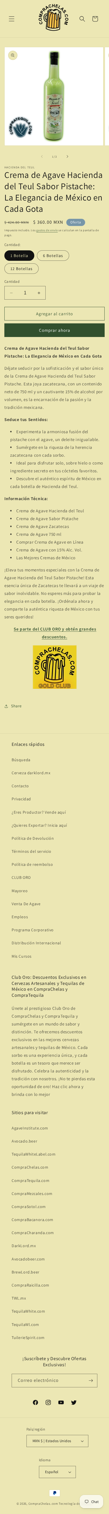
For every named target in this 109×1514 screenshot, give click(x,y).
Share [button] (16, 705)
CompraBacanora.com (32, 1219)
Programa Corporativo (33, 929)
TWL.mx (19, 1298)
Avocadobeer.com (28, 1259)
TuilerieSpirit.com (28, 1337)
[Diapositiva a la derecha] (67, 156)
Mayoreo (20, 890)
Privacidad (21, 798)
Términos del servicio (31, 851)
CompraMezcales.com (32, 1193)
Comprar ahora (54, 330)
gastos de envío (47, 230)
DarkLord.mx (24, 1245)
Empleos (20, 916)
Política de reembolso (32, 864)
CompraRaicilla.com (30, 1285)
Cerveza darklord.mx (31, 772)
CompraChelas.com (30, 1167)
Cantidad (11, 281)
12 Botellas (21, 268)
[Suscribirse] (90, 1380)
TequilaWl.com (25, 1324)
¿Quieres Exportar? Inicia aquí (39, 825)
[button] (11, 18)
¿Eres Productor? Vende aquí (39, 812)
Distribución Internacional (36, 942)
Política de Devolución (33, 838)
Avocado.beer (24, 1141)
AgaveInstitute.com (30, 1128)
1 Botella (19, 255)
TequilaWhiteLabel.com (34, 1154)
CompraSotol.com (29, 1206)
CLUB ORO (21, 877)
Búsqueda (21, 759)
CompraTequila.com (30, 1180)
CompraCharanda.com (33, 1232)
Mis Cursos (22, 956)
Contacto (20, 785)
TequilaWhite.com (28, 1311)
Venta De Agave (26, 903)
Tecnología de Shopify (75, 1504)
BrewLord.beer (26, 1272)
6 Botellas (53, 255)
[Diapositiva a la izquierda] (41, 156)
